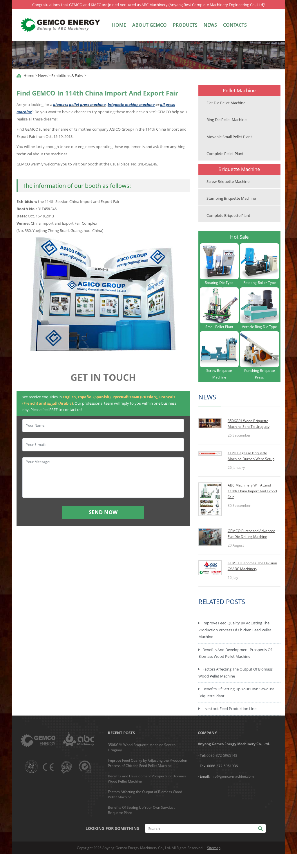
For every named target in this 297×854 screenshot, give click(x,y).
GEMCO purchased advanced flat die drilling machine (251, 533)
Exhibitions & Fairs (67, 75)
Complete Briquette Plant (228, 215)
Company (207, 732)
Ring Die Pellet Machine (227, 119)
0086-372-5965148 (222, 755)
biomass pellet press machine (79, 104)
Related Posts (221, 601)
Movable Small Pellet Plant (229, 136)
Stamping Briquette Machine (231, 198)
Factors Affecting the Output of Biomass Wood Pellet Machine (235, 672)
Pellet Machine (239, 90)
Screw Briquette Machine (228, 181)
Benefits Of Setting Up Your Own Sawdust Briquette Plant (236, 692)
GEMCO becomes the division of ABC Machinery (252, 566)
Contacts (235, 25)
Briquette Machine (239, 169)
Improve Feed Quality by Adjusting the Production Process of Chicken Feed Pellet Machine (234, 629)
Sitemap (213, 847)
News (210, 25)
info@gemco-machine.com (232, 776)
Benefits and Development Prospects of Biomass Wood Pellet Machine (235, 653)
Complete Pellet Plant (225, 153)
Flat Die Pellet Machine (226, 102)
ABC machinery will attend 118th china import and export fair (252, 491)
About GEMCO (149, 25)
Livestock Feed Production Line (229, 708)
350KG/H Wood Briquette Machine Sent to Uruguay (248, 423)
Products (185, 25)
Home (119, 25)
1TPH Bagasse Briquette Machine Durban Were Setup (251, 456)
